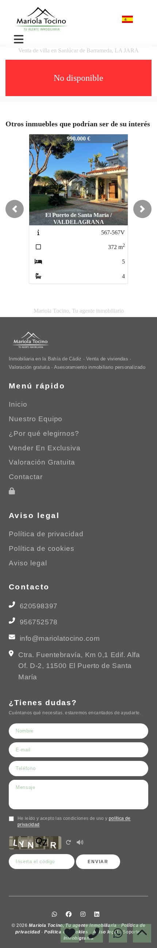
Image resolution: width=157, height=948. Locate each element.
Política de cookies (41, 548)
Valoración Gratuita (42, 462)
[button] (14, 209)
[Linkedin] (111, 19)
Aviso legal (28, 563)
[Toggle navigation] (18, 39)
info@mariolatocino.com (60, 638)
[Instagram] (102, 19)
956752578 (39, 622)
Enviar (98, 861)
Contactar (26, 477)
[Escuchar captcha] (80, 842)
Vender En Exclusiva (45, 448)
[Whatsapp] (82, 19)
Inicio (18, 404)
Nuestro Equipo (35, 419)
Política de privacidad (46, 534)
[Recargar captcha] (68, 842)
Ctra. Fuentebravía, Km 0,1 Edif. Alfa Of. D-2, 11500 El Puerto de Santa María (79, 666)
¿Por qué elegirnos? (44, 433)
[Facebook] (92, 19)
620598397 (39, 606)
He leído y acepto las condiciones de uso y (74, 821)
